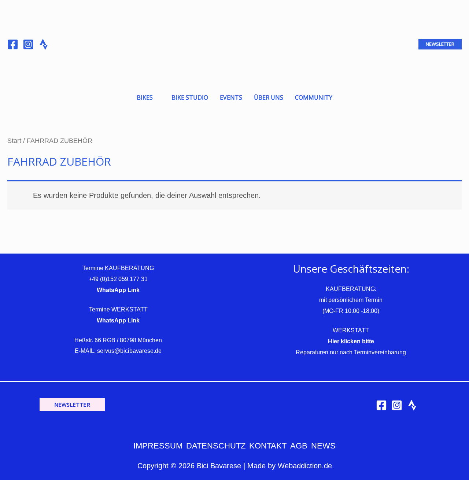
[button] (440, 44)
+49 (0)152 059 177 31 (118, 279)
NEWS (323, 445)
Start (14, 140)
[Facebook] (12, 44)
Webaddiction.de (305, 466)
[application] (156, 97)
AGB (298, 445)
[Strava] (412, 405)
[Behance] (43, 44)
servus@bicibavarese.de (129, 351)
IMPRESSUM (157, 445)
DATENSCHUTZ (215, 445)
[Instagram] (28, 44)
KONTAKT (268, 445)
